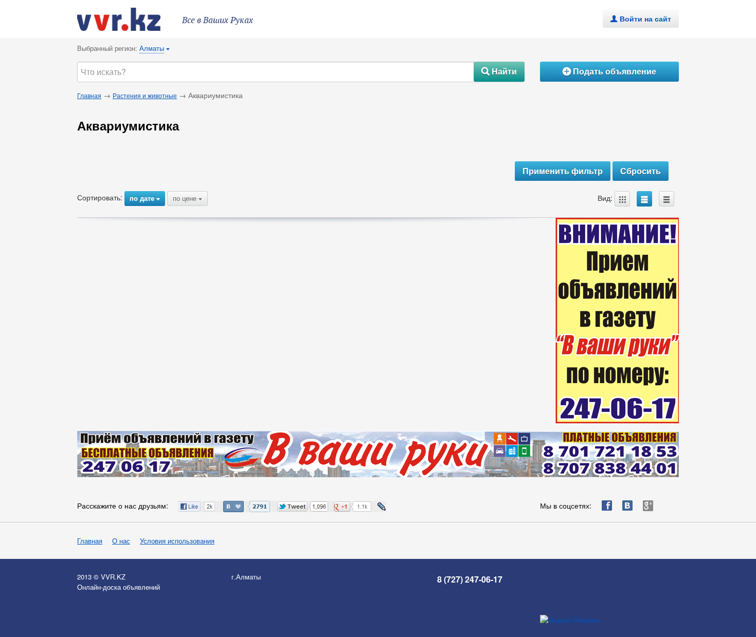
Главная (89, 95)
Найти (499, 71)
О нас (121, 541)
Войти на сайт (640, 18)
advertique (128, 19)
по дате (145, 198)
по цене (187, 198)
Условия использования (177, 541)
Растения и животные (145, 95)
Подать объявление (609, 71)
